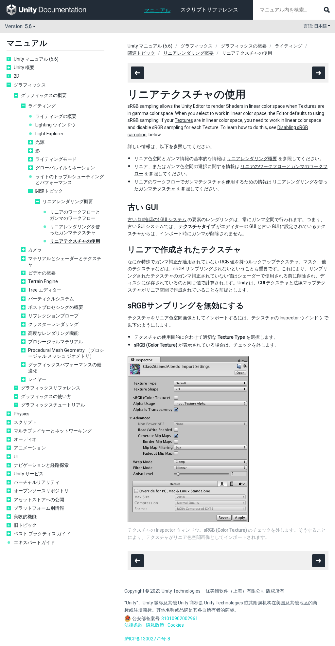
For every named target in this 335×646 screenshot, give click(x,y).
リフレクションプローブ (53, 315)
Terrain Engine (43, 281)
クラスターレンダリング (53, 324)
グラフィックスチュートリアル (53, 405)
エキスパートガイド (34, 542)
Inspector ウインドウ (301, 317)
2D (16, 76)
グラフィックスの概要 (44, 95)
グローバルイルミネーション (65, 167)
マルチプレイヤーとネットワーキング (53, 430)
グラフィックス (30, 84)
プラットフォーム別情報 (39, 508)
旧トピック (25, 525)
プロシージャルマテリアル (55, 341)
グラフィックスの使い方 (46, 396)
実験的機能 (25, 516)
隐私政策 (155, 625)
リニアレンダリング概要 (68, 201)
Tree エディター (45, 290)
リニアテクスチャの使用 (75, 241)
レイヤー (37, 379)
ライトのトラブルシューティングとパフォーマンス (69, 179)
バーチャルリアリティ (37, 482)
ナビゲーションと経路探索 (41, 465)
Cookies (176, 625)
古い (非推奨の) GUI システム (157, 219)
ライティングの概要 (56, 116)
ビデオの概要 (42, 273)
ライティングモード (56, 159)
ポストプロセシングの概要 (55, 307)
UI (16, 456)
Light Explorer (49, 133)
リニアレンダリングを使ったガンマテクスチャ (75, 229)
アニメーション (30, 447)
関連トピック (49, 191)
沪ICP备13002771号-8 (147, 638)
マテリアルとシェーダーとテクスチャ (64, 261)
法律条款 (133, 625)
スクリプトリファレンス (209, 9)
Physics (21, 413)
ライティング (42, 105)
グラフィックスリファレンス (50, 387)
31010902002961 (179, 618)
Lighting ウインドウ (55, 124)
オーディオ (25, 439)
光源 (39, 142)
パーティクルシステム (51, 298)
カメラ (35, 249)
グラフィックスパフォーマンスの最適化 (64, 367)
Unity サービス (29, 473)
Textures (184, 120)
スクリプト (25, 422)
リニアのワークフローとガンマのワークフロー (75, 214)
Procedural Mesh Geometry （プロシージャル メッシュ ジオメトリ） (66, 353)
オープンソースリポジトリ (41, 490)
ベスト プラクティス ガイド (42, 533)
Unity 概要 (24, 67)
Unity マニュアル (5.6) (36, 59)
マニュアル (157, 10)
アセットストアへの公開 (39, 499)
